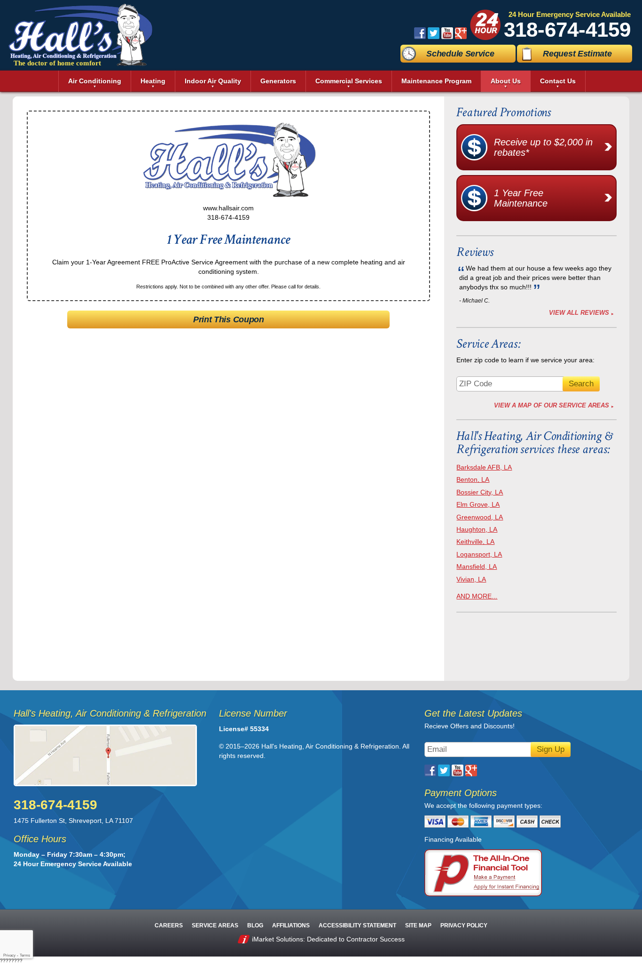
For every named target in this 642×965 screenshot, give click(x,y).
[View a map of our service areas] (110, 755)
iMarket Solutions (277, 939)
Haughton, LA (476, 529)
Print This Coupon (228, 319)
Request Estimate (577, 53)
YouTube (447, 33)
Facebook (420, 33)
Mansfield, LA (476, 566)
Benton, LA (472, 479)
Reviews (474, 252)
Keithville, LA (475, 541)
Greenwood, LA (479, 517)
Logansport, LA (479, 554)
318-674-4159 (567, 29)
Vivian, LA (471, 579)
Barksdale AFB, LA (484, 467)
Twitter (433, 33)
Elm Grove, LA (478, 504)
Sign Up (550, 749)
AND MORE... (476, 596)
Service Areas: (488, 343)
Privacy (9, 955)
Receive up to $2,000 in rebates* (543, 147)
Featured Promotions (503, 112)
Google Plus (461, 33)
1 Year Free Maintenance (521, 198)
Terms (25, 955)
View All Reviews (579, 312)
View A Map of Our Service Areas (551, 405)
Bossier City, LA (479, 492)
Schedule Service (460, 53)
